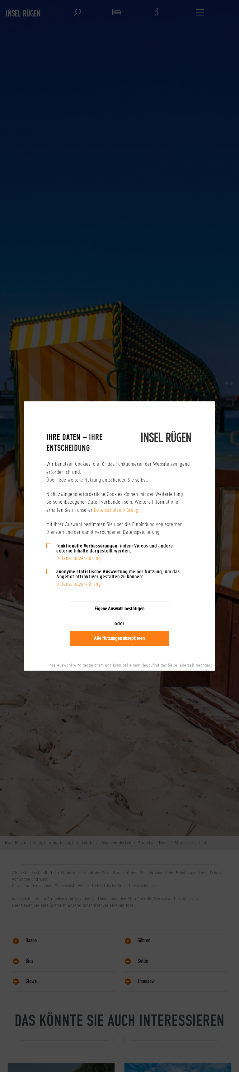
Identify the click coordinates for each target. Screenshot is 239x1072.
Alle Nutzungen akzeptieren (119, 638)
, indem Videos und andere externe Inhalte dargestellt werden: (114, 548)
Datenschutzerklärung (116, 510)
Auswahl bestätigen (119, 609)
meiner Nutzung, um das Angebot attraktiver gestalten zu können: (118, 574)
